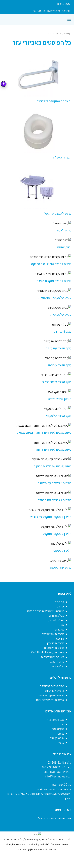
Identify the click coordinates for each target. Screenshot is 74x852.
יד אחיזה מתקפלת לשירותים (54, 101)
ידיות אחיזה (64, 247)
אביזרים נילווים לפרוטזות (50, 700)
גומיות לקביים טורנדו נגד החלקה (51, 264)
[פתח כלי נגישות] (3, 84)
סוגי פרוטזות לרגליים (52, 657)
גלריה (61, 625)
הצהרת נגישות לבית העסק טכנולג (45, 611)
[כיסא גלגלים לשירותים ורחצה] (37, 442)
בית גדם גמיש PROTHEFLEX (47, 652)
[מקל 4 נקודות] (37, 324)
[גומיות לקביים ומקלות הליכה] (37, 273)
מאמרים (59, 629)
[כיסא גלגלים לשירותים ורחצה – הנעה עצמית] (37, 425)
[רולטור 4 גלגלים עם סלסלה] (37, 493)
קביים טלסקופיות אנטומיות (54, 298)
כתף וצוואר (58, 729)
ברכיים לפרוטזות (54, 691)
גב (62, 724)
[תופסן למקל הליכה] (37, 391)
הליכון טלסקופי (62, 550)
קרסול (60, 743)
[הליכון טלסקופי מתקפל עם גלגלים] (37, 509)
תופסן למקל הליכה (59, 399)
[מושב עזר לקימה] (37, 560)
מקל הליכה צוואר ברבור (56, 382)
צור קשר (59, 639)
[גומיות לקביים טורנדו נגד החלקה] (37, 256)
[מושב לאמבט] (37, 223)
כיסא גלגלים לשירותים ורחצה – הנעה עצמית (44, 432)
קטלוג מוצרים (56, 616)
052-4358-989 (52, 772)
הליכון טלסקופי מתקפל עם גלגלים (50, 517)
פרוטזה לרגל (57, 661)
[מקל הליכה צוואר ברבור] (37, 374)
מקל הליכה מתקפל (59, 365)
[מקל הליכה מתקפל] (37, 358)
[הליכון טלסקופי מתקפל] (37, 526)
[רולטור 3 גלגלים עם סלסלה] (37, 476)
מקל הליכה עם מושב (58, 348)
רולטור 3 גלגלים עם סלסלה (54, 483)
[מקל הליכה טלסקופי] (37, 408)
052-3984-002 (51, 767)
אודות (60, 606)
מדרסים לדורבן (55, 643)
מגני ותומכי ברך (55, 720)
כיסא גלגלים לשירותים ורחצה (53, 449)
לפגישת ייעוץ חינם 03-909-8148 (51, 11)
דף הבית (67, 33)
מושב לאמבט (62, 230)
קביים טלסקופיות (60, 314)
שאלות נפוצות (56, 620)
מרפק (61, 733)
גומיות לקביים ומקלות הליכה (54, 281)
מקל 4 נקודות (62, 331)
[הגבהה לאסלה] (37, 131)
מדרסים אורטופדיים (52, 634)
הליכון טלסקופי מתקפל (57, 534)
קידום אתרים (24, 849)
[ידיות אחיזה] (37, 240)
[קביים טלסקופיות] (37, 307)
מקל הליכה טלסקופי (58, 416)
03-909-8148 (56, 762)
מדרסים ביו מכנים (54, 648)
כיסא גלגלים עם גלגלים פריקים (52, 466)
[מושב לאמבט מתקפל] (37, 187)
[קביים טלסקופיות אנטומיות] (37, 290)
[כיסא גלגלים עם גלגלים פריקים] (37, 459)
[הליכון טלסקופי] (37, 543)
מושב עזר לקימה (60, 567)
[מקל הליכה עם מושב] (37, 341)
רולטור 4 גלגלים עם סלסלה (54, 500)
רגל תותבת (58, 666)
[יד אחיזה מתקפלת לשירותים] (37, 74)
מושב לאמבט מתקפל (57, 213)
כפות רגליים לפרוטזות (52, 686)
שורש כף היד (57, 738)
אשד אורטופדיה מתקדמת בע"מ (53, 818)
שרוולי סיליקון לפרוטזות (51, 695)
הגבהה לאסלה (62, 157)
